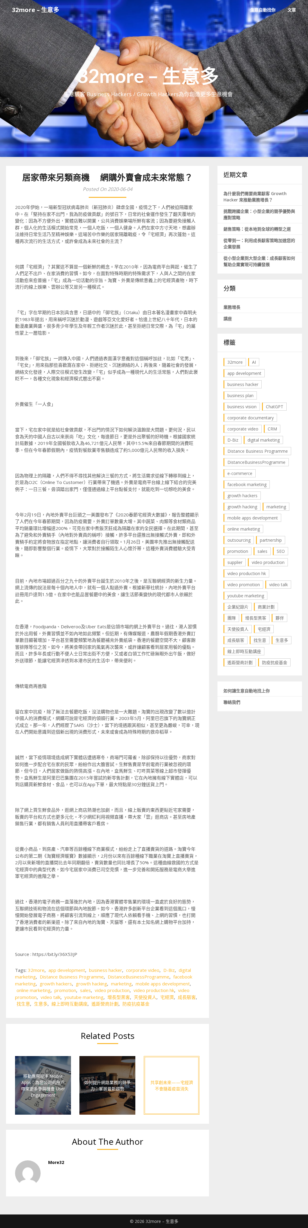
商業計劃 (266, 607)
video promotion (243, 584)
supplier (234, 562)
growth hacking (91, 984)
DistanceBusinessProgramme (138, 977)
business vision (242, 406)
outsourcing (239, 540)
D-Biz (169, 970)
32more (36, 970)
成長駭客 (187, 997)
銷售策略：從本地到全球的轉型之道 (257, 229)
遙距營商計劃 (105, 1004)
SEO (281, 551)
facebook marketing (246, 484)
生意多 (41, 1004)
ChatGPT (274, 406)
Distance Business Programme (72, 977)
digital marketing (264, 440)
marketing (121, 984)
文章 (292, 10)
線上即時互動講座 (69, 1004)
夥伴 (280, 618)
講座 (227, 318)
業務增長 (231, 307)
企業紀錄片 (237, 607)
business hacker (105, 970)
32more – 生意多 (35, 10)
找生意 (23, 1004)
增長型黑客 (118, 997)
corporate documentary (250, 418)
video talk (50, 997)
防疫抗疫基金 (135, 1004)
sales (85, 990)
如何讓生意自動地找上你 (246, 691)
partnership (271, 540)
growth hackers (56, 984)
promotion (65, 990)
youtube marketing (83, 997)
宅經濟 (167, 997)
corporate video (142, 970)
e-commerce (239, 473)
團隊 (231, 618)
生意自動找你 (263, 10)
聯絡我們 (231, 702)
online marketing (34, 990)
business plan (240, 395)
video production (112, 990)
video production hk (154, 990)
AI (254, 362)
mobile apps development (163, 984)
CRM (272, 429)
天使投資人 (145, 997)
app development (66, 970)
